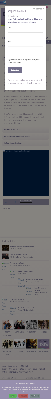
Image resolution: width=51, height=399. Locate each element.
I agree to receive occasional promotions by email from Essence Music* (24, 61)
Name (9, 27)
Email (9, 41)
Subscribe (15, 69)
